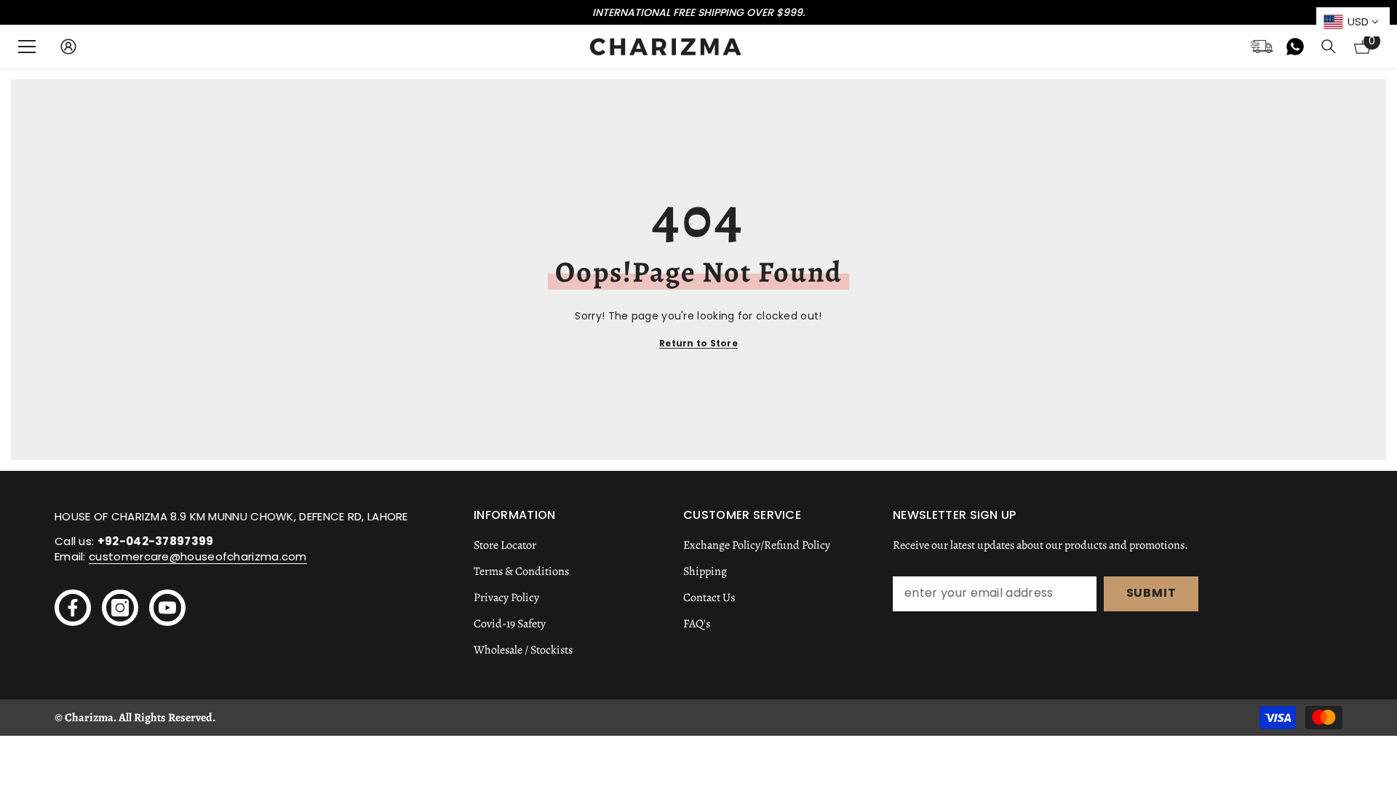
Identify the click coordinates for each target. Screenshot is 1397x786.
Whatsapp (1295, 46)
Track (1261, 46)
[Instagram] (120, 608)
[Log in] (68, 46)
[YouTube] (167, 608)
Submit (1151, 592)
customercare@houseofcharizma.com (198, 556)
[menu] (27, 46)
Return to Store (698, 343)
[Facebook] (73, 608)
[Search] (1328, 46)
